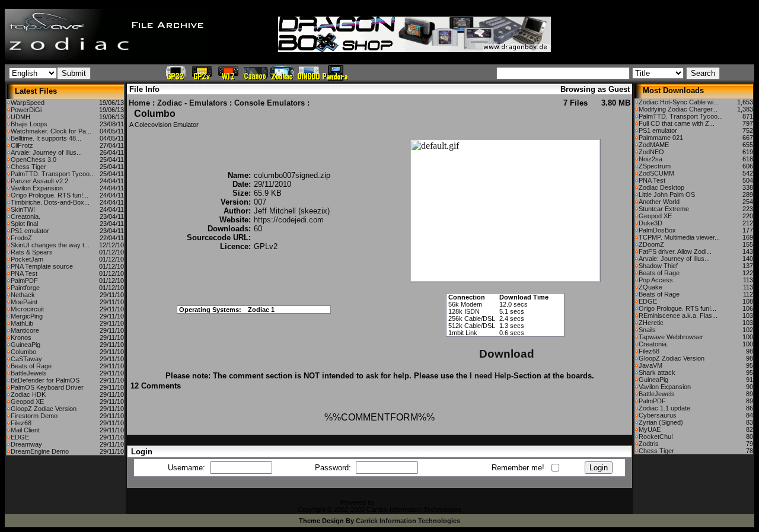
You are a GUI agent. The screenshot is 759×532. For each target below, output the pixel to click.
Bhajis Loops (29, 124)
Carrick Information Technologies (408, 520)
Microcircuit (27, 309)
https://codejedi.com (289, 219)
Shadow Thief (658, 265)
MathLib (22, 323)
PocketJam (27, 259)
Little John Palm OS (667, 194)
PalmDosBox (657, 230)
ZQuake (650, 287)
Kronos (21, 337)
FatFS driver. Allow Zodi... (675, 251)
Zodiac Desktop (661, 187)
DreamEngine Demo (40, 451)
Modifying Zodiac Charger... (678, 109)
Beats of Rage (31, 365)
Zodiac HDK (28, 394)
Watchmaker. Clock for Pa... (51, 131)
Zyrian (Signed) (661, 422)
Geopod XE (27, 401)
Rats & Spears (32, 252)
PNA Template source (42, 266)
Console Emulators (269, 102)
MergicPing (27, 316)
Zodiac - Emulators (192, 102)
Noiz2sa (650, 159)
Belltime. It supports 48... (46, 138)
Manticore (25, 330)
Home (139, 102)
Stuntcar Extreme (664, 208)
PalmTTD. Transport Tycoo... (53, 173)
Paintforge (25, 287)
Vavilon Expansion (37, 188)
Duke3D (650, 223)
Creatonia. (25, 216)
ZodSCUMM (656, 173)
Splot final (24, 223)
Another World (659, 201)
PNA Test (24, 273)
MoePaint (24, 301)
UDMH (20, 116)
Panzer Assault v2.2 (39, 180)
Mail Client (25, 430)
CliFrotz (22, 145)
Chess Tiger (28, 166)
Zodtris (649, 443)
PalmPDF (24, 280)
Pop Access (656, 279)
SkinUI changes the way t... (50, 245)
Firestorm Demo (34, 415)
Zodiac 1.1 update (664, 408)
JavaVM (650, 365)
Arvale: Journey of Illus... (46, 152)
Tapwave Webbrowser (671, 336)
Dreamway (26, 444)
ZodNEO (651, 151)
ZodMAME (654, 144)
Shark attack (657, 372)
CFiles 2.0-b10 (398, 502)
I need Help (490, 375)
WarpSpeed (27, 102)
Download (506, 354)
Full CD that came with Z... (677, 123)
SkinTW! (23, 209)
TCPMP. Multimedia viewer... (679, 237)
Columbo (23, 351)
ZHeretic (651, 322)
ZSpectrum (655, 166)
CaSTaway (26, 358)
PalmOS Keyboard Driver (47, 387)
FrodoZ (21, 237)
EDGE (20, 437)
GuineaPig (25, 344)
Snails (647, 329)
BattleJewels (29, 373)
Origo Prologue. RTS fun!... (49, 195)
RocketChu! (656, 436)
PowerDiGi (26, 109)
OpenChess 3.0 (33, 159)
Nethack (23, 294)
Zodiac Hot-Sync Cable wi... (679, 102)
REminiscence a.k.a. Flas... (678, 315)
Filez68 (21, 422)
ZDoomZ (651, 244)
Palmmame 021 (661, 137)
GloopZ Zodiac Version (43, 408)
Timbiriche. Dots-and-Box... (50, 202)
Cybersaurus (658, 415)
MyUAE (650, 429)
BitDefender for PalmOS (45, 380)
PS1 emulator (30, 230)
